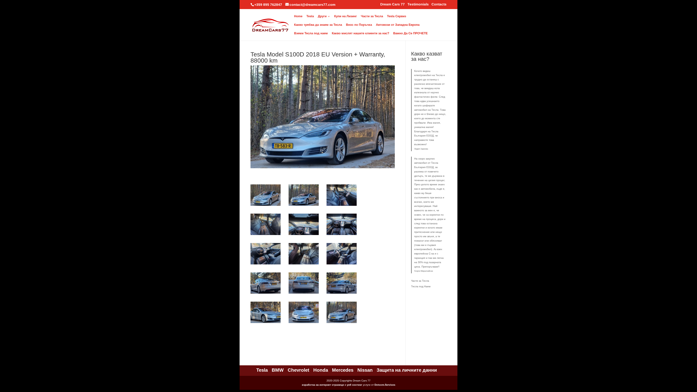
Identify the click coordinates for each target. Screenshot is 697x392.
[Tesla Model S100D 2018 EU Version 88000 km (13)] (265, 323)
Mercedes (342, 370)
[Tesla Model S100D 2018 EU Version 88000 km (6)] (342, 235)
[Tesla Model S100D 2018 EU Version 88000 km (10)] (265, 293)
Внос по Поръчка (359, 25)
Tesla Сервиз (396, 16)
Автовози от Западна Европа (397, 25)
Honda (320, 370)
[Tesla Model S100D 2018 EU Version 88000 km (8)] (304, 264)
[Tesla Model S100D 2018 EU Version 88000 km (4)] (265, 235)
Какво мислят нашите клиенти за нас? (360, 33)
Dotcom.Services (384, 384)
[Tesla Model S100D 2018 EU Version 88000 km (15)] (342, 323)
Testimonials (418, 4)
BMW (278, 370)
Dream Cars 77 (392, 4)
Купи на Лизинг (345, 16)
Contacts (439, 4)
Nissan (365, 370)
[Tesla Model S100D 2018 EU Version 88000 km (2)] (304, 205)
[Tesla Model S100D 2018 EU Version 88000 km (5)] (304, 235)
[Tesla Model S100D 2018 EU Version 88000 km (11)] (304, 293)
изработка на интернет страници (323, 384)
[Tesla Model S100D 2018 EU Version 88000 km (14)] (304, 323)
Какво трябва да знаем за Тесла (318, 25)
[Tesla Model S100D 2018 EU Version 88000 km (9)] (342, 264)
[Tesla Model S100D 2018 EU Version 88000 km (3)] (342, 205)
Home (298, 16)
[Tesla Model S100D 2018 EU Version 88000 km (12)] (342, 293)
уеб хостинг (354, 384)
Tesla (310, 16)
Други (322, 16)
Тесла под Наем (421, 286)
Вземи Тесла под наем (311, 33)
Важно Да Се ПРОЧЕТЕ (410, 33)
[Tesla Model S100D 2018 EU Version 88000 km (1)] (265, 205)
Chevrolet (298, 370)
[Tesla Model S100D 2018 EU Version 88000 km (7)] (265, 264)
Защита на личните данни (407, 370)
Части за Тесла (372, 16)
